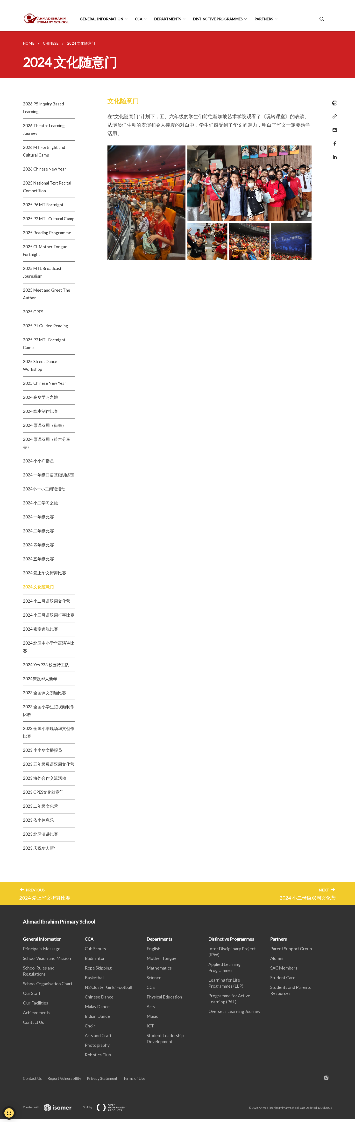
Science (154, 977)
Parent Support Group (291, 948)
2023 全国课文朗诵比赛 (44, 692)
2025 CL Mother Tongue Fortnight (45, 250)
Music (152, 1016)
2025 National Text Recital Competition (47, 186)
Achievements (36, 1012)
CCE (151, 987)
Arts (151, 1006)
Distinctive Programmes (218, 19)
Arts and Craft (98, 1035)
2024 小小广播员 (38, 460)
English (153, 948)
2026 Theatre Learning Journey (44, 129)
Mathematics (159, 968)
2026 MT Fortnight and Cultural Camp (44, 151)
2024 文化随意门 (38, 586)
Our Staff (32, 993)
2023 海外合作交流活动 (44, 778)
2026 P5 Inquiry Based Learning (43, 107)
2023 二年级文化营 (40, 806)
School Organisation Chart (47, 983)
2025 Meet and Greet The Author (46, 294)
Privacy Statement (102, 1078)
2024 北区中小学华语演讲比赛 (48, 646)
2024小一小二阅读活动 (44, 488)
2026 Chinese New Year (44, 169)
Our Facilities (35, 1002)
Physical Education (164, 996)
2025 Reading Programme (47, 232)
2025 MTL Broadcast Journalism (42, 272)
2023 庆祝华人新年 (40, 848)
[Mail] (333, 127)
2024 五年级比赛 (38, 558)
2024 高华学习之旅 (40, 397)
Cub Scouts (95, 948)
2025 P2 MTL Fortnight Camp (44, 343)
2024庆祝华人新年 (40, 678)
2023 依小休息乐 (38, 820)
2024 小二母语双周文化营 (46, 601)
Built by (88, 1107)
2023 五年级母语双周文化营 (48, 764)
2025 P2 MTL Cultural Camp (48, 218)
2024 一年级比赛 (38, 516)
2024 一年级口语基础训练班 (48, 474)
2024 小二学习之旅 (40, 502)
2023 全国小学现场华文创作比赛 (48, 732)
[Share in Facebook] (333, 140)
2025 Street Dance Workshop (40, 365)
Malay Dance (97, 1006)
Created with (31, 1107)
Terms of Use (134, 1078)
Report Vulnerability (64, 1078)
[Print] (333, 103)
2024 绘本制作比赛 (40, 411)
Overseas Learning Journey (234, 1011)
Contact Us (33, 1022)
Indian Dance (97, 1016)
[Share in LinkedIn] (333, 154)
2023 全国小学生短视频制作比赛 (48, 710)
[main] (177, 468)
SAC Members (283, 968)
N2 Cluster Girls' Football (108, 987)
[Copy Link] (333, 116)
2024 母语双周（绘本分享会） (46, 443)
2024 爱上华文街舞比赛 (44, 572)
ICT (150, 1025)
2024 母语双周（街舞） (44, 425)
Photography (97, 1045)
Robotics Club (98, 1054)
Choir (90, 1025)
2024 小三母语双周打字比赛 (48, 615)
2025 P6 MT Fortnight (43, 204)
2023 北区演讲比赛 (40, 834)
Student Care (282, 977)
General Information (101, 19)
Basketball (94, 977)
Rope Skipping (98, 968)
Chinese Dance (99, 996)
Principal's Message (41, 948)
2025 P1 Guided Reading (45, 325)
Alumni (276, 958)
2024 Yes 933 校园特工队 (46, 664)
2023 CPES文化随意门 (43, 792)
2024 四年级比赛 (38, 544)
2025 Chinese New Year (44, 383)
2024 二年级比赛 (38, 530)
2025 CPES (33, 311)
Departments (167, 19)
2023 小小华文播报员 (42, 750)
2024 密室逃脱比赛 (40, 629)
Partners (264, 19)
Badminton (95, 958)
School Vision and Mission (47, 958)
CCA (138, 19)
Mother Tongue (162, 958)
